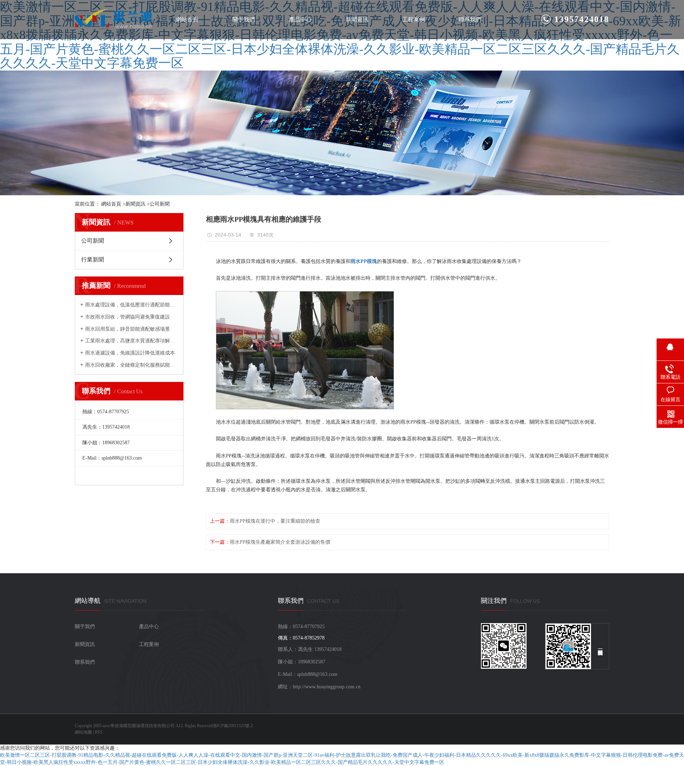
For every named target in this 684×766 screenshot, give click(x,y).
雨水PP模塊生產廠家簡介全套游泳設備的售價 (280, 542)
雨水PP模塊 (364, 261)
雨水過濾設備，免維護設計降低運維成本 (130, 353)
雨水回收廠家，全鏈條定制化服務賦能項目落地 (131, 365)
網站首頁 (187, 19)
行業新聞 (92, 260)
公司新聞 (160, 204)
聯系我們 (469, 19)
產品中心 (300, 19)
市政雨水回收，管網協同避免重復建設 (127, 317)
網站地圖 (83, 732)
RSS (99, 732)
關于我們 (243, 19)
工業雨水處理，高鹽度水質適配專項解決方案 (131, 340)
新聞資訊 (357, 19)
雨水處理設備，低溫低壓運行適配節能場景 (131, 304)
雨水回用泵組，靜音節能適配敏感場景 (127, 329)
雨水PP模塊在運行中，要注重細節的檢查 (275, 521)
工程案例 (413, 19)
